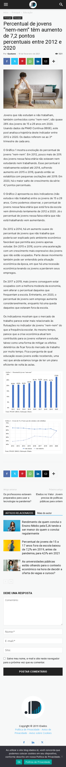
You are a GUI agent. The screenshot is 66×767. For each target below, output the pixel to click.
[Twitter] (14, 61)
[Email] (45, 61)
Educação (27, 12)
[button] (5, 4)
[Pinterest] (22, 61)
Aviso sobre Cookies (40, 733)
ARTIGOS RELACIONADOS (19, 513)
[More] (53, 61)
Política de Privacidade (27, 729)
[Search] (61, 4)
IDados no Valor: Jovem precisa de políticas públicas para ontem (49, 498)
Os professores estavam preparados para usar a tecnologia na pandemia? (17, 498)
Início (5, 12)
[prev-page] (5, 581)
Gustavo (11, 53)
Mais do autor (44, 513)
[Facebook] (6, 61)
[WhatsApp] (30, 61)
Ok (19, 762)
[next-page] (11, 581)
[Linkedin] (38, 61)
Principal (16, 12)
